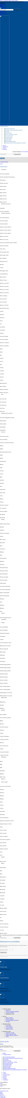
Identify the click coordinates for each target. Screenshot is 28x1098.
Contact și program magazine (12, 1011)
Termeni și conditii (10, 1032)
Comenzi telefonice (10, 1012)
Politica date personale (11, 1034)
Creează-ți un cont (4, 1091)
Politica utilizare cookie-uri (12, 1035)
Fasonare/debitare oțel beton (12, 1020)
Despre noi (8, 1010)
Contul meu (8, 1025)
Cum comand (9, 1026)
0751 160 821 (25, 151)
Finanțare (8, 1021)
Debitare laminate (10, 1019)
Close (1, 163)
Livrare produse (9, 1027)
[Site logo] (3, 8)
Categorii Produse (4, 161)
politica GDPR (25, 955)
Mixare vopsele (9, 1017)
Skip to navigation (4, 0)
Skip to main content (13, 0)
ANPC (7, 1036)
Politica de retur (9, 1029)
